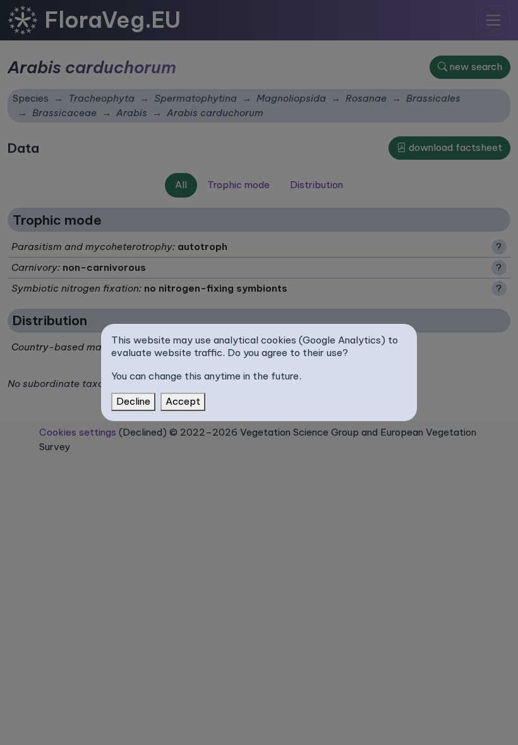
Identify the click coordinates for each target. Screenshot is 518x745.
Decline (133, 401)
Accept (183, 401)
